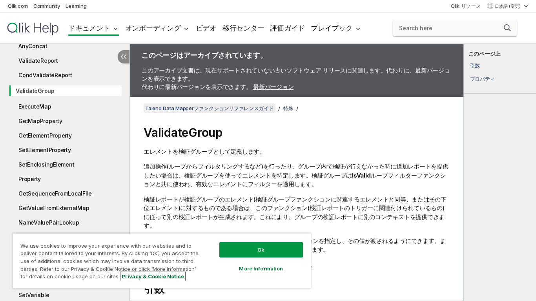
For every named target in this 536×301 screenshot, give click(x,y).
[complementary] (500, 172)
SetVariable (33, 295)
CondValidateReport (45, 75)
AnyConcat (32, 46)
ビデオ (206, 28)
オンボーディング (153, 28)
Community (46, 6)
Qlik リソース (466, 6)
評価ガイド (287, 28)
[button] (507, 28)
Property (29, 179)
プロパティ (482, 79)
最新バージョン (273, 87)
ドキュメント (89, 28)
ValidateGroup (35, 90)
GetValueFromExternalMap (53, 208)
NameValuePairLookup (48, 222)
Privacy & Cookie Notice (153, 276)
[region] (162, 260)
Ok (260, 250)
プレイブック (332, 28)
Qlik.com (18, 6)
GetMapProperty (40, 121)
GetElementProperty (45, 135)
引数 (475, 65)
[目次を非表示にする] (123, 56)
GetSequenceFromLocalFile (55, 193)
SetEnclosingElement (46, 164)
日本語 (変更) (508, 6)
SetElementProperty (44, 150)
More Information (261, 268)
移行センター (243, 28)
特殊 (288, 108)
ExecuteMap (34, 106)
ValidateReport (38, 60)
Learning (76, 6)
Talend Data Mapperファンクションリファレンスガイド (209, 108)
